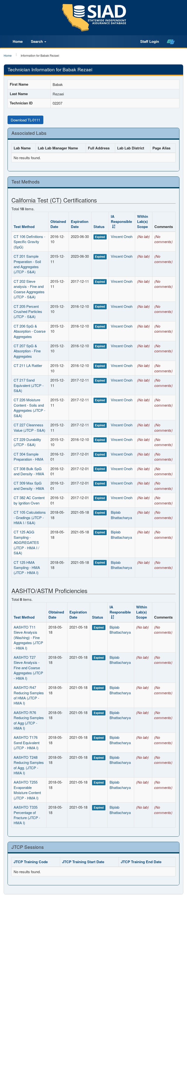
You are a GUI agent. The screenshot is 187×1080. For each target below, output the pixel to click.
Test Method (24, 226)
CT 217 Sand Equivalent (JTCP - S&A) (29, 385)
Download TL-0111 (25, 119)
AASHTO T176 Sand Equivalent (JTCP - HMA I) (26, 742)
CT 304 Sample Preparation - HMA (28, 456)
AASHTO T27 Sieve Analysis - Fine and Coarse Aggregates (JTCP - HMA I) (28, 668)
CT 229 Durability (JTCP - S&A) (27, 442)
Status (99, 226)
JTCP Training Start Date (83, 861)
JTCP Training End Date (141, 861)
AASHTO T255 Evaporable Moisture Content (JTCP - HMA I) (27, 789)
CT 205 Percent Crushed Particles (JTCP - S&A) (28, 311)
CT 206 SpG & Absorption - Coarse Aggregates (30, 331)
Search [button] (37, 41)
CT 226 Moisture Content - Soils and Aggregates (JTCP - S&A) (29, 407)
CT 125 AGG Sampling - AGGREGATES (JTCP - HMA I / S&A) (26, 542)
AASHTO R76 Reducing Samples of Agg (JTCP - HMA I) (29, 720)
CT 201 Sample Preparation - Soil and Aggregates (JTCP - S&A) (27, 264)
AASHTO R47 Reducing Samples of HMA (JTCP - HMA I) (29, 695)
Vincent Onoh (121, 236)
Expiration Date (79, 224)
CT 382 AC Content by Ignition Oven (29, 500)
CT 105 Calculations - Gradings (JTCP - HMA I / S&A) (30, 517)
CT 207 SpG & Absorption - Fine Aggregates (27, 351)
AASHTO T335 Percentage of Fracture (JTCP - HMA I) (27, 815)
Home (18, 41)
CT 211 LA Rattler (28, 365)
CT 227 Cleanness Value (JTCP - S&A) (29, 427)
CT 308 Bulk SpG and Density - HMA (29, 471)
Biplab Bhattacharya (121, 515)
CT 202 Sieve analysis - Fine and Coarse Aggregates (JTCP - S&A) (29, 289)
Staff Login (149, 41)
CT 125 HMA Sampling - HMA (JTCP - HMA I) (27, 567)
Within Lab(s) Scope (142, 221)
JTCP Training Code (31, 861)
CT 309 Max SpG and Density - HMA (29, 485)
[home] (170, 42)
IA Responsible (121, 219)
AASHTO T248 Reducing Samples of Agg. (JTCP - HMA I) (29, 765)
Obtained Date (58, 224)
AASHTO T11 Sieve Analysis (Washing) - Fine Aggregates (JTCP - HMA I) (28, 637)
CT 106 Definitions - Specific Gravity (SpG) (29, 241)
